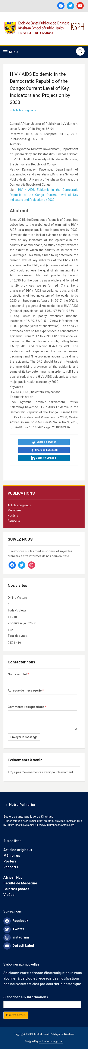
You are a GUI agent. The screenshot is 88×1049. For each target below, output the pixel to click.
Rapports (14, 520)
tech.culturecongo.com (51, 1041)
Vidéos (9, 895)
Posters (13, 515)
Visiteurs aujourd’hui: (22, 623)
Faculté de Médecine (20, 883)
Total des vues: (18, 635)
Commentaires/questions (27, 707)
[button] (10, 52)
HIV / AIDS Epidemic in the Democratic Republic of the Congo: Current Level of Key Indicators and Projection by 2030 (44, 195)
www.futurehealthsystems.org (57, 825)
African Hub (12, 877)
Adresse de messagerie (26, 690)
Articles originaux (19, 505)
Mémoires (14, 510)
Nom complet (18, 674)
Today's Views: (18, 610)
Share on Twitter (46, 442)
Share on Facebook (46, 450)
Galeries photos (16, 889)
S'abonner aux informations (25, 997)
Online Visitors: (18, 597)
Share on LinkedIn (46, 457)
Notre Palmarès (22, 805)
